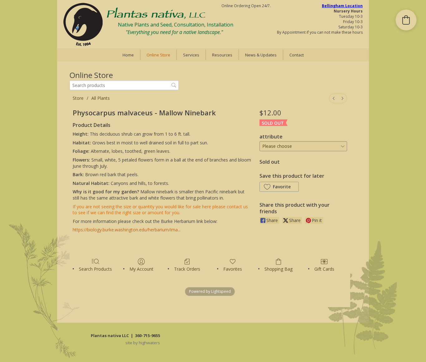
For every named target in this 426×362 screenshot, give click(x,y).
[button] (279, 187)
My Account (141, 269)
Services (191, 55)
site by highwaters (142, 342)
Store (78, 98)
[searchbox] (124, 85)
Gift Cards (324, 269)
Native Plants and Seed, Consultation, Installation (175, 24)
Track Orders (187, 269)
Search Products (95, 269)
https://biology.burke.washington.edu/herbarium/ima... (127, 230)
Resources (222, 55)
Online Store (158, 55)
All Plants (100, 98)
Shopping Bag (278, 269)
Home (128, 55)
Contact (296, 55)
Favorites (232, 269)
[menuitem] (333, 98)
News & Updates (261, 55)
